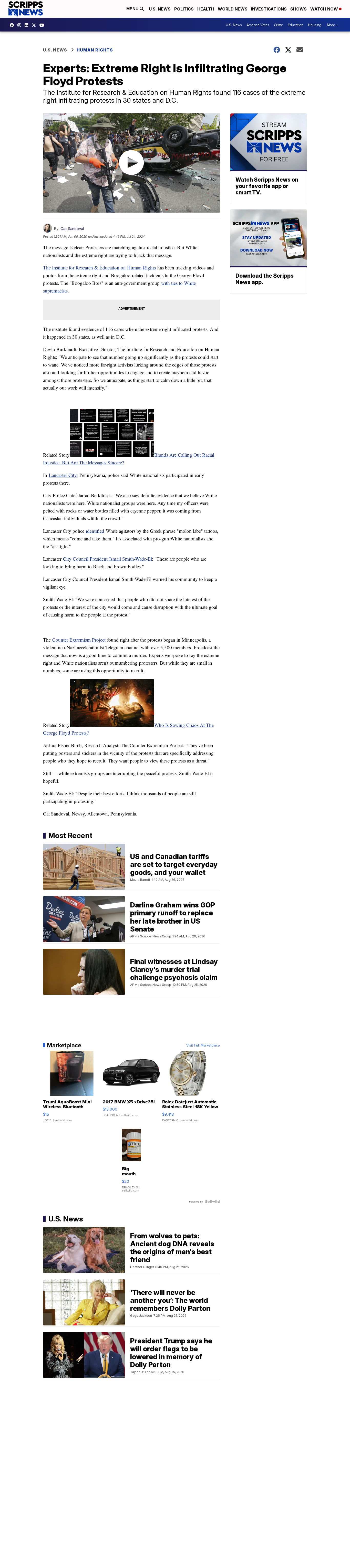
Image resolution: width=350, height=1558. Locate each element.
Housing (314, 24)
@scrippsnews (43, 25)
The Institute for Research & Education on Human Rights (100, 267)
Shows (298, 9)
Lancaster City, (63, 475)
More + (332, 24)
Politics (184, 9)
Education (295, 24)
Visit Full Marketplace (203, 1045)
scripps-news (28, 25)
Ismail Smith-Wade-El (130, 559)
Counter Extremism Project (79, 639)
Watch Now (324, 9)
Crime (278, 24)
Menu (133, 9)
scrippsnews (13, 25)
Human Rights (95, 50)
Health (205, 9)
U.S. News (160, 9)
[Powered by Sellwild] (212, 1201)
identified (95, 531)
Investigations (269, 9)
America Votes (257, 24)
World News (233, 9)
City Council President (85, 559)
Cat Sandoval (72, 228)
